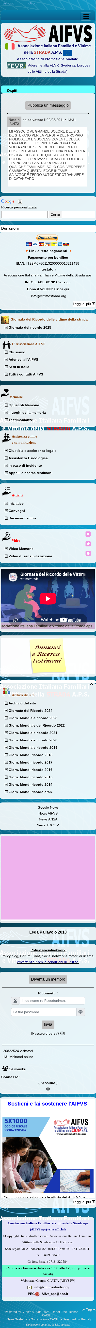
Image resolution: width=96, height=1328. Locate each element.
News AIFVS (48, 813)
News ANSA (48, 819)
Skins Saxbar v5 (18, 1319)
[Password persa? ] (48, 1033)
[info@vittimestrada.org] (29, 1287)
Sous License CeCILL (45, 1319)
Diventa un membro (48, 979)
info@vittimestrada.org (48, 296)
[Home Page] (48, 33)
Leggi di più (82, 304)
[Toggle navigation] (86, 16)
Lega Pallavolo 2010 (48, 932)
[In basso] (88, 553)
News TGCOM (48, 825)
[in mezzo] (88, 544)
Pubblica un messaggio (48, 105)
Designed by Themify (77, 1319)
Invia (48, 1024)
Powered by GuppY (18, 1312)
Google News (48, 807)
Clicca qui (63, 282)
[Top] (88, 534)
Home (19, 3)
